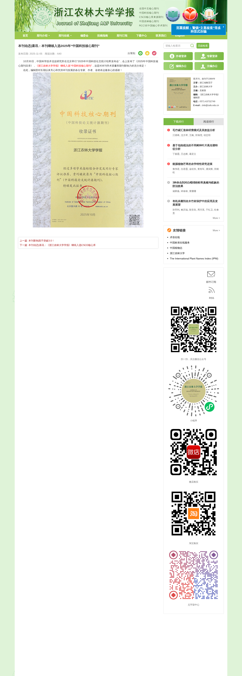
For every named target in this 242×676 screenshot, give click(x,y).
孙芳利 (176, 209)
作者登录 (181, 56)
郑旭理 (198, 135)
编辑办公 (181, 65)
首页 (25, 35)
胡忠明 (207, 135)
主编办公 (212, 65)
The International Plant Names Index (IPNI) (194, 258)
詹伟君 (176, 169)
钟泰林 (184, 191)
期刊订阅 (122, 35)
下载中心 (141, 35)
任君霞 (184, 169)
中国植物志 (176, 247)
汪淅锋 (176, 135)
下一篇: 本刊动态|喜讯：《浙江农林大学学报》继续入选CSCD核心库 (58, 245)
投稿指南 (102, 35)
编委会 (84, 35)
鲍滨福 (184, 209)
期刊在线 (64, 35)
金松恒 (192, 169)
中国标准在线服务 (180, 242)
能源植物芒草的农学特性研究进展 (192, 163)
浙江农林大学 (177, 253)
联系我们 (161, 35)
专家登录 (212, 56)
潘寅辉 (209, 169)
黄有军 (201, 169)
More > (216, 218)
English (180, 35)
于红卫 (209, 209)
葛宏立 (192, 154)
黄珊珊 (192, 191)
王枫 (191, 135)
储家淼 (176, 191)
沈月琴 (184, 135)
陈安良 (192, 209)
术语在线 (175, 237)
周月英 (201, 209)
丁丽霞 (176, 154)
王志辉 (184, 154)
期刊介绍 (42, 35)
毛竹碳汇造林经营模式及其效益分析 (194, 130)
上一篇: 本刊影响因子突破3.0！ (37, 240)
